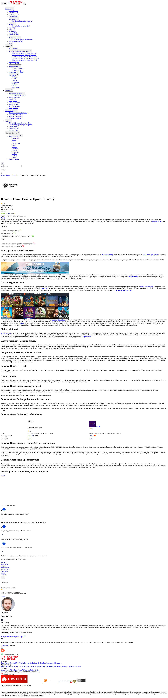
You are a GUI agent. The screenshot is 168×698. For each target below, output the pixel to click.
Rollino (37, 670)
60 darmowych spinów (16, 118)
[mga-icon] (35, 682)
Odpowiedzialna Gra (74, 666)
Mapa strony (58, 663)
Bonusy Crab (13, 101)
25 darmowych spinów (16, 114)
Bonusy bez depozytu (15, 93)
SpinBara (11, 29)
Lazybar (3, 566)
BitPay (14, 154)
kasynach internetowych (124, 290)
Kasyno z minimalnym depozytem (18, 51)
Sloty (6, 121)
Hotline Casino (13, 38)
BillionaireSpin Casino (15, 41)
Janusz (20, 670)
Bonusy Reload (13, 104)
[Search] (2, 163)
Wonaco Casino (13, 33)
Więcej (3, 475)
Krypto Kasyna (13, 66)
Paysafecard (16, 138)
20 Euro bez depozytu (19, 95)
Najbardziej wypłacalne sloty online (20, 123)
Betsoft (44, 288)
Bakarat (14, 77)
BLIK (14, 140)
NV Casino (12, 31)
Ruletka (14, 84)
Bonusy (7, 90)
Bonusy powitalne (14, 97)
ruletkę (22, 323)
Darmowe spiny (9, 111)
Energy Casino (13, 12)
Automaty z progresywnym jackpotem (20, 125)
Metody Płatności (14, 136)
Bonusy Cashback (14, 102)
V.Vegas (25, 670)
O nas (3, 663)
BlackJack (15, 82)
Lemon (3, 670)
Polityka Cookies (37, 663)
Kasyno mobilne (14, 63)
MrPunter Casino (14, 14)
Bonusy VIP (12, 99)
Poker (14, 86)
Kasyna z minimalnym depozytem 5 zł (24, 55)
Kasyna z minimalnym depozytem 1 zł (24, 53)
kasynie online (156, 221)
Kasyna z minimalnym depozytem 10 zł (24, 56)
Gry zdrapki (16, 87)
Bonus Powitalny (107, 255)
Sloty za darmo (13, 126)
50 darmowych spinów (16, 116)
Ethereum (15, 148)
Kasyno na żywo (14, 62)
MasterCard (16, 143)
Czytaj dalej (4, 645)
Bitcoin (14, 147)
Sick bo (14, 80)
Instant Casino (5, 567)
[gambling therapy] (50, 682)
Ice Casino (12, 19)
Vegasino (3, 574)
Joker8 (3, 573)
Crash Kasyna (16, 70)
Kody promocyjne (14, 106)
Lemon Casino (13, 11)
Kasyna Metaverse (18, 68)
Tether (14, 157)
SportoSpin (4, 564)
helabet (98, 426)
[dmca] (81, 682)
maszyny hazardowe (58, 320)
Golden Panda (5, 569)
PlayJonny (12, 28)
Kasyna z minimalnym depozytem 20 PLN (25, 58)
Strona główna (5, 175)
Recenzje (8, 9)
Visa (13, 141)
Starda (3, 562)
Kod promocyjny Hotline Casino (22, 39)
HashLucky (4, 571)
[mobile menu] (4, 3)
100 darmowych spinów (151, 255)
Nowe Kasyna (13, 48)
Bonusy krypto (13, 108)
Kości (14, 79)
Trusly (14, 145)
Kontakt (12, 663)
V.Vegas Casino (13, 16)
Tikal (12, 670)
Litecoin (15, 150)
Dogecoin (15, 152)
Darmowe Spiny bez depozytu (39, 666)
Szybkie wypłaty (14, 159)
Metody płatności (6, 333)
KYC (17, 663)
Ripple (14, 155)
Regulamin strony (48, 663)
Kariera (7, 663)
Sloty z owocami (14, 128)
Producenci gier (13, 130)
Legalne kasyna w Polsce (16, 72)
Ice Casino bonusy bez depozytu (22, 21)
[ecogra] (64, 682)
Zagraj (3, 218)
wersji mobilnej (133, 276)
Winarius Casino (14, 35)
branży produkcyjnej (146, 286)
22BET (11, 43)
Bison (11, 24)
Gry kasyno (12, 75)
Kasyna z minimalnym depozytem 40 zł (24, 60)
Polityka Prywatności (25, 663)
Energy (8, 670)
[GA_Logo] (74, 682)
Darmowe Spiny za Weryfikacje (18, 113)
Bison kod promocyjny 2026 (21, 26)
